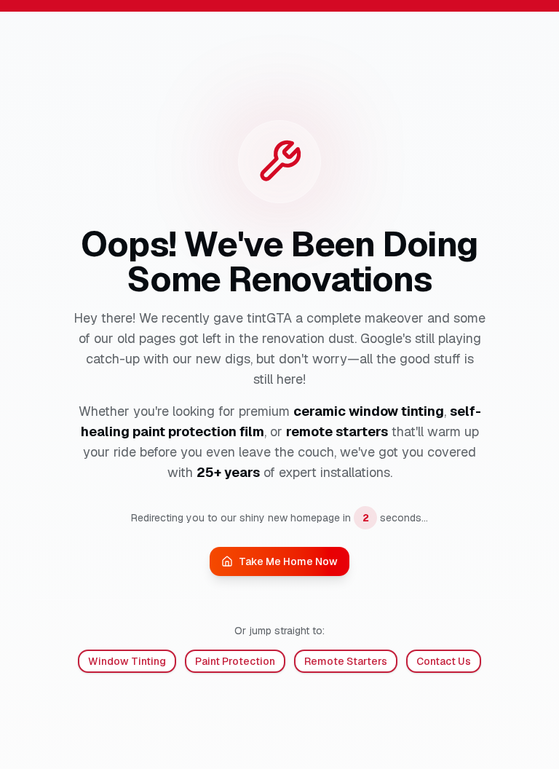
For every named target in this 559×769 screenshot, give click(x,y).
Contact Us (443, 661)
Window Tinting (127, 661)
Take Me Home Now (288, 561)
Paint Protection (235, 661)
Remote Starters (345, 661)
